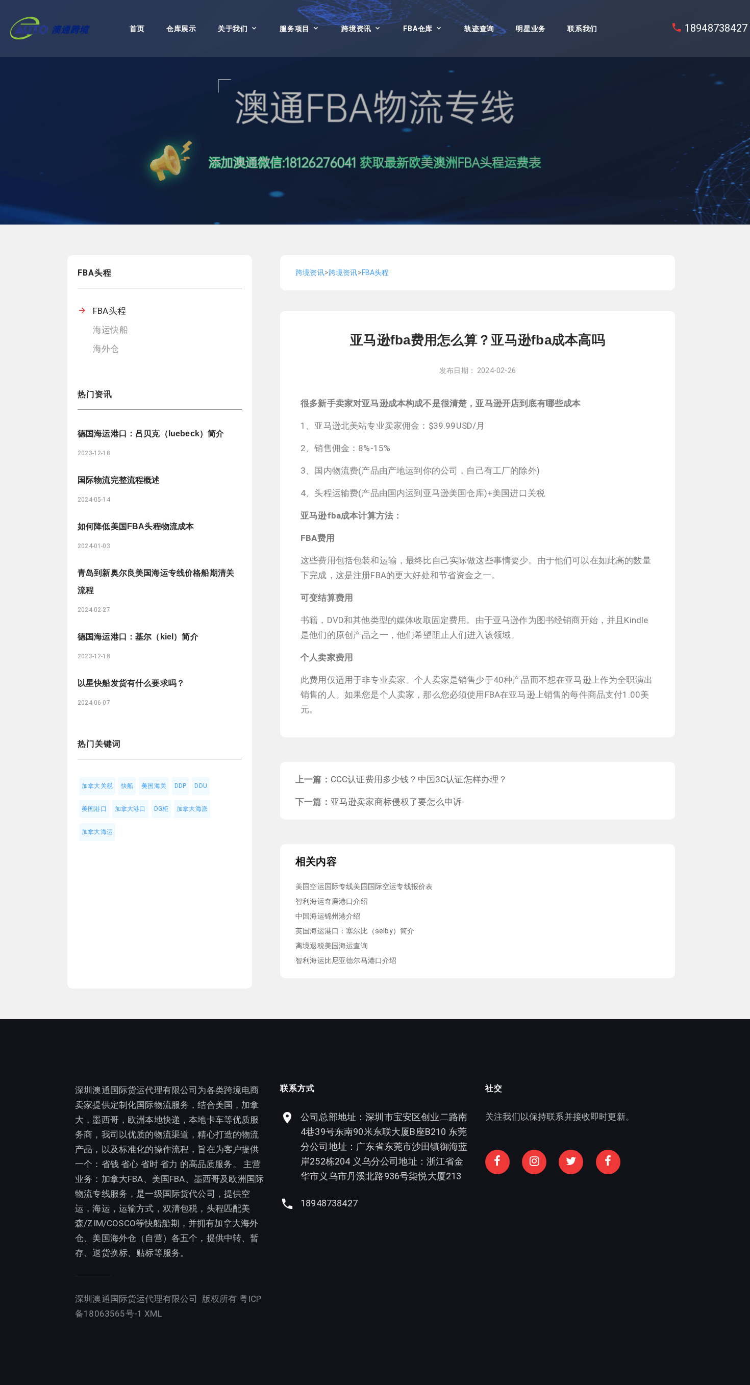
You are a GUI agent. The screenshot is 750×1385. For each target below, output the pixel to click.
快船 (127, 785)
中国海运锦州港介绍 (328, 916)
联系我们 (582, 28)
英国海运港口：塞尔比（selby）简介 (354, 931)
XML (153, 1313)
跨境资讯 (356, 28)
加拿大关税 (97, 785)
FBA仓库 (418, 28)
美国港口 (94, 808)
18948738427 (716, 28)
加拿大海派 (192, 808)
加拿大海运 (97, 831)
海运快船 (110, 330)
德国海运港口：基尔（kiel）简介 (138, 636)
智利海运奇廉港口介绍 (331, 901)
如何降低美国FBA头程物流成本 (136, 526)
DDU (200, 785)
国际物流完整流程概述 (119, 480)
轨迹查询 (479, 28)
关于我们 (233, 28)
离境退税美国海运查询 (331, 946)
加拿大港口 (130, 808)
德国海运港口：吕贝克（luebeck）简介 (151, 433)
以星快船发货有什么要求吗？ (131, 683)
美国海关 (153, 785)
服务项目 (295, 28)
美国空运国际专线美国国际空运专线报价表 (364, 886)
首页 (137, 28)
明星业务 (531, 28)
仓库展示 (181, 28)
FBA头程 (109, 311)
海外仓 (106, 348)
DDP (180, 785)
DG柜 (161, 808)
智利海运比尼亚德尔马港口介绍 (345, 960)
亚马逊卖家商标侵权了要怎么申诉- (398, 802)
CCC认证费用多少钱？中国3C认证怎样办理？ (419, 779)
